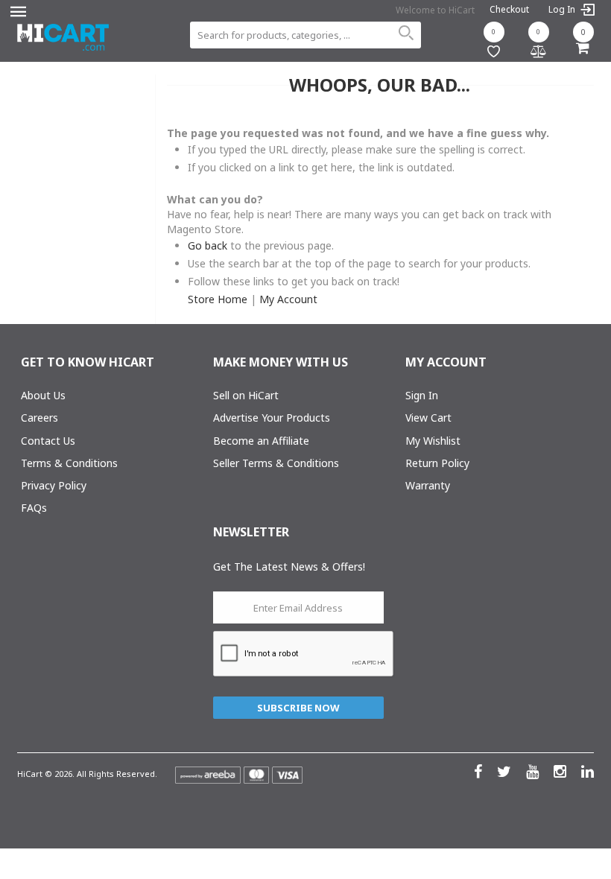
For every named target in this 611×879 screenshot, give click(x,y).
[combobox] (305, 35)
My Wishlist (432, 441)
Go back (207, 245)
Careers (39, 417)
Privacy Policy (53, 485)
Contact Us (48, 441)
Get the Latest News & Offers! (289, 566)
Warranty (427, 485)
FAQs (34, 508)
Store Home (217, 299)
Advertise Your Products (271, 417)
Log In (562, 9)
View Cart (428, 417)
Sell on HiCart (246, 395)
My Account (288, 299)
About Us (43, 395)
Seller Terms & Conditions (276, 463)
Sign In (421, 395)
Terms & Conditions (69, 463)
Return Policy (437, 463)
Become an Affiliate (261, 441)
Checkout (509, 9)
